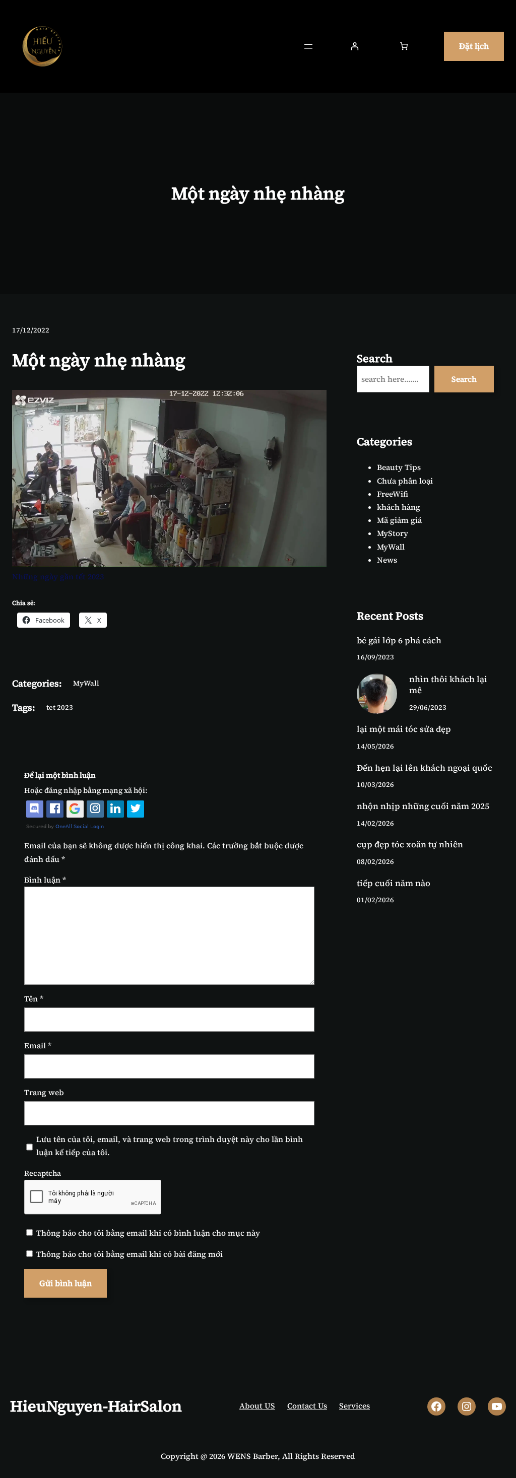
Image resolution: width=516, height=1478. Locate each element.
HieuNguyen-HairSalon (96, 1406)
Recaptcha (42, 1173)
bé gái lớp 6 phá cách (399, 640)
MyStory (392, 533)
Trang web (44, 1092)
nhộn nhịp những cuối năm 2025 (423, 806)
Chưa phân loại (405, 481)
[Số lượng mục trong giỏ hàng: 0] (404, 46)
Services (354, 1405)
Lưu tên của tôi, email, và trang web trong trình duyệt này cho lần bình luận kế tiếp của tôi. (169, 1146)
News (387, 560)
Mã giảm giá (399, 520)
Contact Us (307, 1405)
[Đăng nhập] (354, 46)
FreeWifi (392, 494)
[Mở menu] (308, 46)
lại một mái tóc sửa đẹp (404, 729)
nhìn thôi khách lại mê (448, 685)
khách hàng (398, 507)
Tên (33, 998)
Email (37, 1045)
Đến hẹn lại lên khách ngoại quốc (424, 768)
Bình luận (45, 880)
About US (257, 1405)
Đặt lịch (474, 45)
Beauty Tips (399, 467)
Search (464, 379)
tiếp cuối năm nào (393, 883)
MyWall (86, 683)
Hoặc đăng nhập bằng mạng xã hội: (85, 790)
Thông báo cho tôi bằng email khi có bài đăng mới (129, 1254)
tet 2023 (59, 707)
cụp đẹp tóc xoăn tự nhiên (410, 844)
